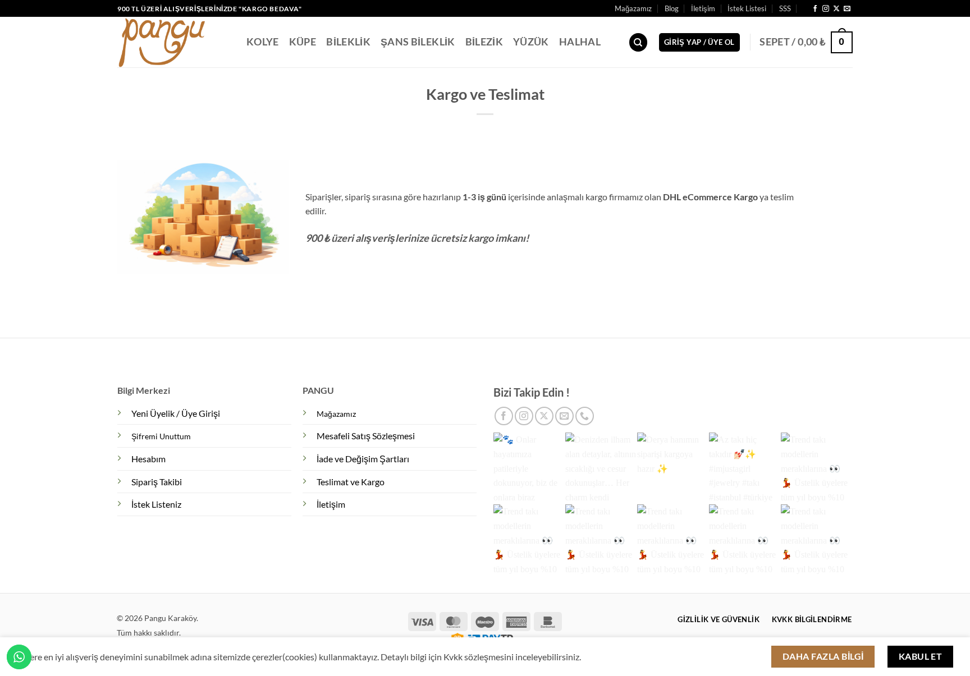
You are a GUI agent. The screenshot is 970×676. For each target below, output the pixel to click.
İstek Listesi (747, 8)
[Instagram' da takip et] (825, 9)
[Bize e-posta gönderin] (847, 9)
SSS (785, 8)
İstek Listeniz (156, 504)
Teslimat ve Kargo (351, 481)
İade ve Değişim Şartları (363, 458)
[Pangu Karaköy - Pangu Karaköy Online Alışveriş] (173, 42)
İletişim (703, 8)
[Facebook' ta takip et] (815, 9)
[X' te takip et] (836, 9)
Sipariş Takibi (156, 481)
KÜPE (302, 42)
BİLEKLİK (348, 42)
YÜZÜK (531, 42)
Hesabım (148, 458)
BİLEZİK (484, 42)
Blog (672, 8)
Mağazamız (633, 8)
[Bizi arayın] (584, 416)
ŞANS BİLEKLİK (418, 42)
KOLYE (262, 42)
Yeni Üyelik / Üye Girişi (175, 413)
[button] (699, 42)
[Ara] (638, 42)
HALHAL (580, 42)
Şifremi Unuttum (161, 436)
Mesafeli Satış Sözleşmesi (366, 435)
